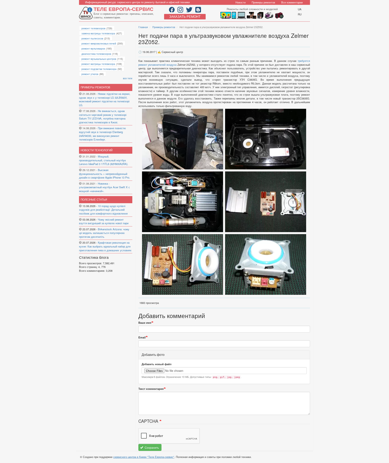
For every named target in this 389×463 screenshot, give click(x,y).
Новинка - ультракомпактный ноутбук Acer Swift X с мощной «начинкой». (104, 187)
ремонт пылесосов (92, 38)
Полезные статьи (94, 199)
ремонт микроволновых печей (98, 43)
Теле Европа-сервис (123, 9)
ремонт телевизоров (93, 28)
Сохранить (151, 447)
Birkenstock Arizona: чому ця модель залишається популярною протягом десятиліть (104, 233)
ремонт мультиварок (93, 48)
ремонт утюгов (89, 74)
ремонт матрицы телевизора (98, 64)
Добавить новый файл (156, 364)
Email (142, 337)
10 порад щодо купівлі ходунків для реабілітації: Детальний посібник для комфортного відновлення (103, 209)
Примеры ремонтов (263, 2)
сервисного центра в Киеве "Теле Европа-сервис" (143, 457)
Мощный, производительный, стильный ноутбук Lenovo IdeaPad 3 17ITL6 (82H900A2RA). (103, 160)
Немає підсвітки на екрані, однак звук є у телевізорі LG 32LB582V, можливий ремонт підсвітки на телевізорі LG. (104, 99)
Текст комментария (151, 389)
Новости (240, 2)
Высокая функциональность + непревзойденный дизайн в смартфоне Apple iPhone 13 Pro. (104, 173)
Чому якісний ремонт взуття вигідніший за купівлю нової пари (103, 221)
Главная (143, 27)
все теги (127, 78)
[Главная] (86, 13)
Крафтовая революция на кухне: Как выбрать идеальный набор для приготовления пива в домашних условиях (105, 246)
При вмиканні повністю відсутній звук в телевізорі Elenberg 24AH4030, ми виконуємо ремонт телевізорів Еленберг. (102, 133)
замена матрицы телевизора (98, 33)
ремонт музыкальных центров (98, 58)
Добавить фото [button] (153, 354)
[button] (182, 139)
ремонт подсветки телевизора (98, 69)
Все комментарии (292, 2)
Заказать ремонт (185, 16)
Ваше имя (144, 323)
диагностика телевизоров (96, 53)
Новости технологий (96, 150)
